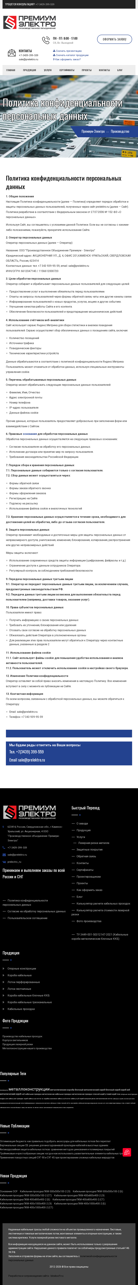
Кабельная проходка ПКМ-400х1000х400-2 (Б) (80, 1203)
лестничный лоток (129, 1098)
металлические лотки (104, 1098)
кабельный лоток (63, 1098)
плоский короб (99, 1094)
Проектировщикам (89, 876)
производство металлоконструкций (10, 1103)
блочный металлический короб (90, 1090)
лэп (26, 1107)
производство (4, 1090)
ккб (23, 1094)
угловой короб (110, 1094)
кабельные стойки (55, 1103)
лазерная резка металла (43, 1103)
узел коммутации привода (113, 1103)
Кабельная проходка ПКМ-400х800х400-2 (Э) (79, 1195)
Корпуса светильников (15, 1040)
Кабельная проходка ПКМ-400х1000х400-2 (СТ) (26, 1207)
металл (37, 1107)
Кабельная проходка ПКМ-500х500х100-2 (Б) (98, 1191)
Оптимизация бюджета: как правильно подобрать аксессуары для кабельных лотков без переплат (55, 1141)
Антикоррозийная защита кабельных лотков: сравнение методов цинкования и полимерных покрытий (57, 1149)
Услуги (81, 837)
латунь (41, 1107)
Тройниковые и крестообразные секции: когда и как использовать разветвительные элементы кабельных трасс (62, 1153)
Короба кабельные (20, 975)
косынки (100, 1103)
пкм (118, 1094)
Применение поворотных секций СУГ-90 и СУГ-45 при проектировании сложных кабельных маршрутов (57, 1157)
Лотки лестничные (19, 988)
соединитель (70, 1107)
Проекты (82, 883)
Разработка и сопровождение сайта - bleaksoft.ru (35, 1276)
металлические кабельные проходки (57, 1094)
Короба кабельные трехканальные (30, 1002)
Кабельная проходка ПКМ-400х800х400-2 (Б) (25, 1199)
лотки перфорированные (28, 1103)
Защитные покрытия (89, 849)
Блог (80, 896)
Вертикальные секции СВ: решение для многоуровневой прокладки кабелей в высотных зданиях (54, 1145)
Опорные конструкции (22, 968)
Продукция (84, 830)
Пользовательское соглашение (27, 918)
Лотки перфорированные (24, 982)
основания (30, 433)
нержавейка (74, 1103)
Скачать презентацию (68, 50)
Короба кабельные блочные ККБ (29, 995)
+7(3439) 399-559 (30, 751)
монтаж (30, 1107)
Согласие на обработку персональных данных (37, 911)
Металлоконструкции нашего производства (27, 1048)
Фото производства (89, 921)
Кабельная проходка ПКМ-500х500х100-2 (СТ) (26, 1195)
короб (26, 1098)
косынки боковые (15, 1107)
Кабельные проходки (21, 1009)
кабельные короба (118, 1098)
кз (42, 1098)
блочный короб (113, 1090)
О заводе (82, 823)
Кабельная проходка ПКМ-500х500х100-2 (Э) (45, 1191)
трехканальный (48, 1107)
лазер (23, 1107)
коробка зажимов (50, 1098)
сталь (123, 1103)
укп (104, 1103)
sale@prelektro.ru (28, 59)
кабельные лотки (34, 1098)
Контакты (83, 863)
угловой (127, 1103)
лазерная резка (90, 1098)
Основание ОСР (9, 1191)
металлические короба (62, 1089)
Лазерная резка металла (93, 843)
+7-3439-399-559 (45, 4)
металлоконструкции (29, 1089)
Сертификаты (85, 870)
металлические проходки (82, 1094)
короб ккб (125, 1090)
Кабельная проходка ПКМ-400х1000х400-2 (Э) (26, 1203)
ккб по (68, 1103)
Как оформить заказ (89, 890)
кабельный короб (77, 1098)
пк (33, 1107)
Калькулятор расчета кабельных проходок (103, 903)
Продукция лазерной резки (18, 1044)
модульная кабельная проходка (11, 1098)
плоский (63, 1103)
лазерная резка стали (59, 1107)
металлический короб (10, 1094)
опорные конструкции (129, 1094)
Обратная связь (86, 856)
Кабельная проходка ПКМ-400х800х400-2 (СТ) (78, 1199)
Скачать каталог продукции (72, 55)
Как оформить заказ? (68, 59)
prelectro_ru (14, 861)
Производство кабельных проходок (22, 1036)
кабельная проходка (33, 1094)
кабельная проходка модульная (87, 1103)
